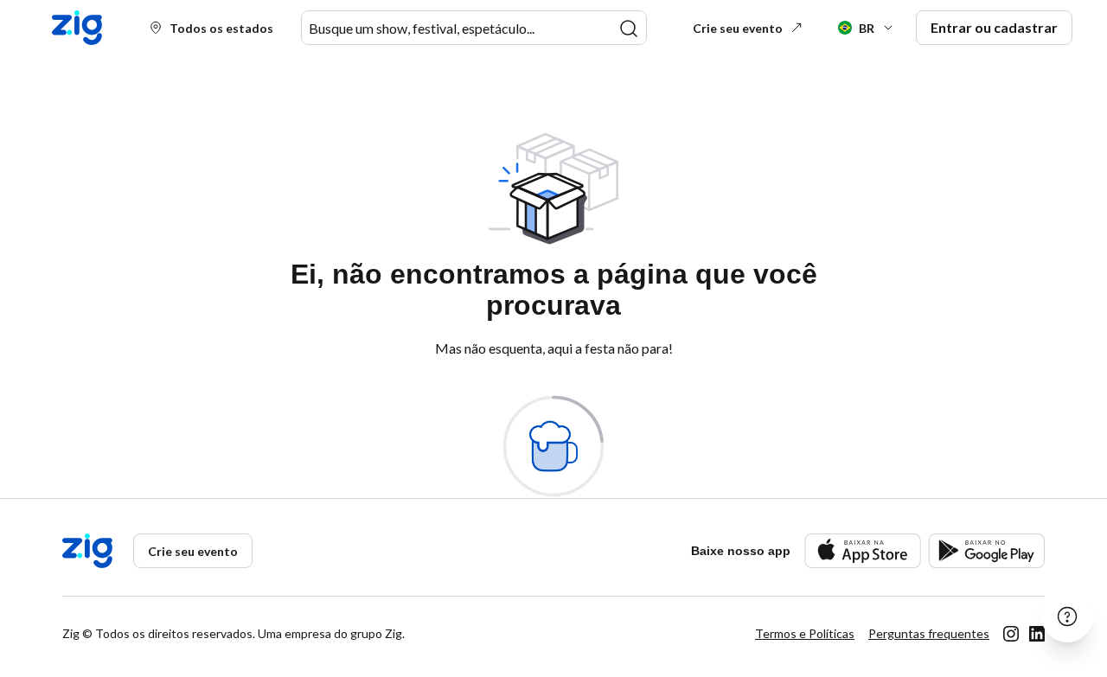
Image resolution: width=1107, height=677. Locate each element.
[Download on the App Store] (862, 550)
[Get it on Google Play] (986, 550)
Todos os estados (221, 28)
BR (866, 28)
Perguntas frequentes (928, 633)
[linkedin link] (1037, 634)
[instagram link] (1011, 634)
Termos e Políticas (804, 633)
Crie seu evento (738, 28)
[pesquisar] (628, 28)
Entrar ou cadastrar (994, 27)
